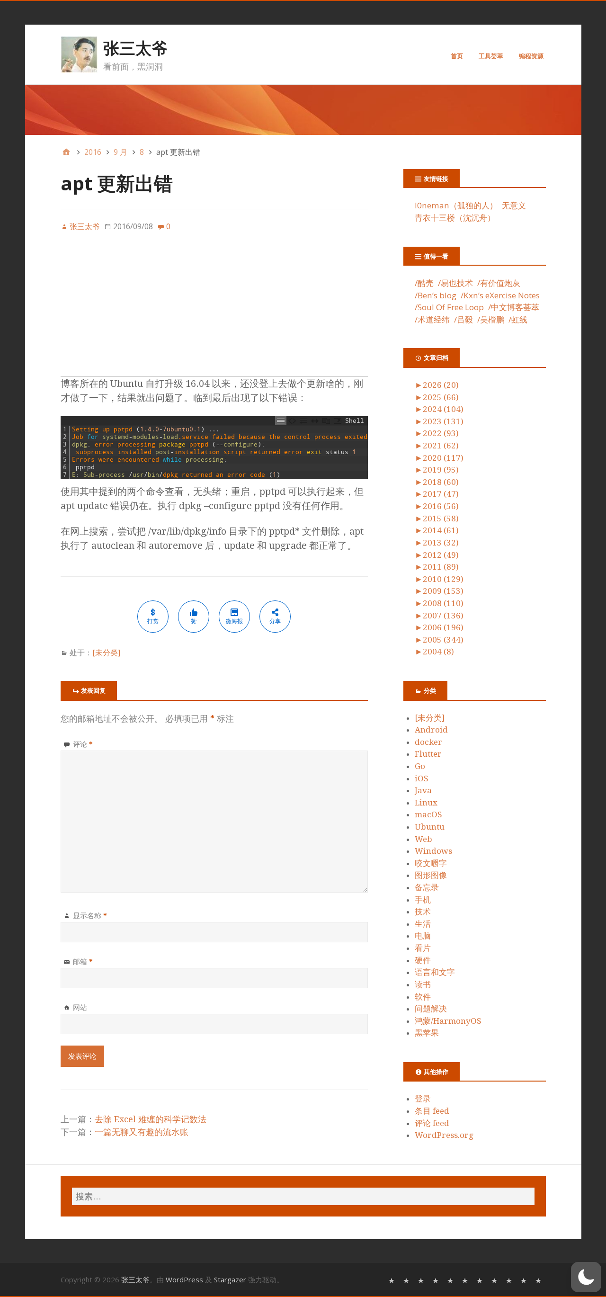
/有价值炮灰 (498, 282)
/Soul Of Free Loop (449, 307)
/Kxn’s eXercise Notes (500, 295)
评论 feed (432, 1123)
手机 (423, 899)
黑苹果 (427, 1033)
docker (428, 742)
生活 (423, 924)
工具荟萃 (491, 56)
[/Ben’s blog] (436, 1279)
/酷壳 (424, 282)
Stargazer (230, 1279)
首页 (457, 56)
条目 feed (432, 1111)
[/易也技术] (407, 1279)
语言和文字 (435, 972)
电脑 (423, 935)
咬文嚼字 (431, 863)
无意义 (514, 205)
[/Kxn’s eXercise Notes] (451, 1279)
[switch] (586, 1277)
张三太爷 (135, 48)
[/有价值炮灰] (422, 1279)
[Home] (66, 152)
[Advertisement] (214, 309)
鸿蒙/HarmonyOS (448, 1021)
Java (423, 790)
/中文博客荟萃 (513, 307)
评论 (83, 744)
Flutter (428, 754)
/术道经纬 (432, 319)
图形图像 (431, 875)
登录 (423, 1098)
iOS (421, 778)
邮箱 (83, 961)
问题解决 (431, 1008)
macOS (428, 814)
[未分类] (106, 652)
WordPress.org (444, 1135)
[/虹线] (539, 1279)
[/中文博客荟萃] (480, 1279)
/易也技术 (455, 282)
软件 (423, 997)
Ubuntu (430, 827)
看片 (423, 948)
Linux (426, 802)
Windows (433, 851)
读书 (423, 984)
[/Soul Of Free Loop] (466, 1279)
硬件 (423, 960)
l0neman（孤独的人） (456, 205)
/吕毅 (463, 319)
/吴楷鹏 (490, 319)
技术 (423, 911)
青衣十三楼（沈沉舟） (455, 217)
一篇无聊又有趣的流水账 (141, 1132)
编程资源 (531, 56)
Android (431, 729)
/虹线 (517, 319)
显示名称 (90, 915)
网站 (80, 1007)
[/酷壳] (392, 1279)
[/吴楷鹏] (524, 1279)
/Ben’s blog (435, 295)
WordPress (184, 1279)
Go (420, 766)
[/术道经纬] (495, 1279)
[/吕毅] (510, 1279)
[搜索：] (303, 1196)
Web (423, 839)
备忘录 (427, 887)
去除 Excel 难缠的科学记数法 (150, 1119)
